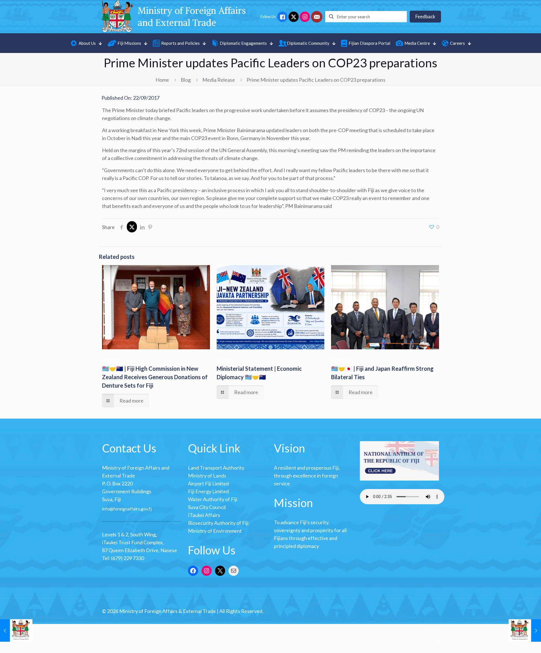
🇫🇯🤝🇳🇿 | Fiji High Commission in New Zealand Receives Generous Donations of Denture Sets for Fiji (155, 377)
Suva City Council (207, 507)
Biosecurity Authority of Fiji (218, 523)
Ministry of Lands (207, 475)
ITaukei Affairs (204, 515)
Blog (186, 80)
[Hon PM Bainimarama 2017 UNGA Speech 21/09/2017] (16, 630)
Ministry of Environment (215, 531)
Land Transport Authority (216, 468)
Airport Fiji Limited (208, 483)
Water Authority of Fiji (212, 499)
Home (162, 80)
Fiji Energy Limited (208, 491)
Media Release (218, 80)
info (106, 508)
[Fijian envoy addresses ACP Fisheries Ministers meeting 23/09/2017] (525, 630)
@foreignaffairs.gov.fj (131, 508)
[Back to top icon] (436, 641)
